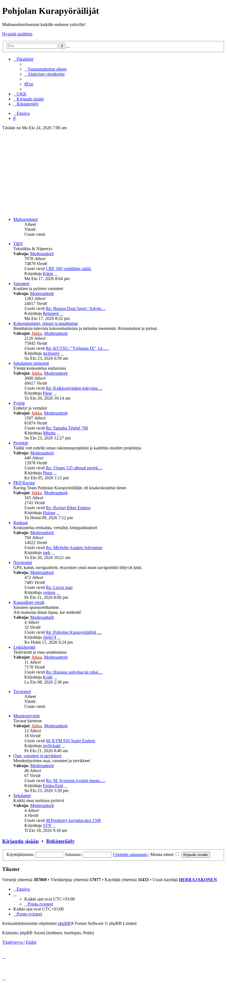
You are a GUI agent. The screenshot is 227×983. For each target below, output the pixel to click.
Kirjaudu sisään (20, 841)
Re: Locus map (59, 587)
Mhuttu (49, 433)
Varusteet (21, 283)
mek (46, 552)
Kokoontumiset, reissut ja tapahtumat (45, 323)
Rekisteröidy (60, 841)
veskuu (49, 592)
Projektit (20, 443)
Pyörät (19, 403)
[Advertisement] (113, 173)
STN (47, 825)
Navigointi (22, 562)
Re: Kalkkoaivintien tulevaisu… (74, 388)
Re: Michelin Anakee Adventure (74, 547)
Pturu (47, 472)
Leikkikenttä (24, 647)
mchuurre (51, 353)
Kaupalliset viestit (28, 602)
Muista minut (162, 854)
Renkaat (20, 522)
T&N (18, 243)
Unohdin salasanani (130, 854)
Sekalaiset (22, 795)
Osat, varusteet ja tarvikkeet (37, 755)
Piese (47, 393)
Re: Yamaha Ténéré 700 (67, 428)
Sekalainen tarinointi (31, 363)
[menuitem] (45, 69)
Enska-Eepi (53, 785)
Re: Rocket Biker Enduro (68, 507)
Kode (48, 677)
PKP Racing (24, 482)
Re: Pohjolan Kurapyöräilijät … (74, 632)
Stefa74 (49, 637)
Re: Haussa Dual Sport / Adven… (75, 308)
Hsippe (49, 512)
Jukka (37, 333)
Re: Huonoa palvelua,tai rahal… (74, 672)
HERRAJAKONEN (198, 879)
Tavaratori (22, 691)
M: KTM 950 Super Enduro (70, 740)
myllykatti (51, 745)
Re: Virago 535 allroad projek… (74, 467)
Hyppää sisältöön (17, 34)
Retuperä (51, 313)
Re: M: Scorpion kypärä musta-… (75, 780)
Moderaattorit (42, 253)
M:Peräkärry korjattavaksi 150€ (73, 820)
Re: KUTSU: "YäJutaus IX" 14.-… (77, 348)
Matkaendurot (25, 219)
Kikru (48, 273)
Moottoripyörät (26, 715)
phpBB (64, 923)
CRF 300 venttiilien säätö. (69, 268)
